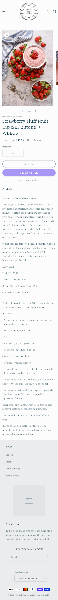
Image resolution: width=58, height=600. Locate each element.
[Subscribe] (47, 557)
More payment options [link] (29, 180)
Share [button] (9, 189)
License (10, 461)
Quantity (6, 147)
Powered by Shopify (41, 595)
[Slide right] (35, 111)
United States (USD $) (27, 578)
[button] (3, 11)
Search (9, 454)
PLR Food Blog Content (24, 595)
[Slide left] (22, 111)
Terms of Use (12, 475)
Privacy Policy (13, 468)
